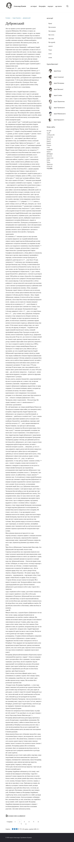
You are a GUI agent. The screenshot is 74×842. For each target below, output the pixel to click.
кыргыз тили (50, 158)
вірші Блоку (57, 71)
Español (49, 143)
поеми (50, 57)
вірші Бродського (59, 120)
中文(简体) (50, 168)
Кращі (50, 23)
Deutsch (49, 139)
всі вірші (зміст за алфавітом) (16, 816)
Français (49, 145)
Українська (50, 164)
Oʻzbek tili (49, 166)
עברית (48, 147)
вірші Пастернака (59, 83)
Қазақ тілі (49, 156)
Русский (49, 130)
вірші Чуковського (59, 107)
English (49, 141)
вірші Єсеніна (58, 95)
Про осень (51, 35)
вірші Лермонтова (59, 101)
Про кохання (52, 27)
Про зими (51, 38)
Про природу (52, 31)
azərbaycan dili (50, 135)
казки (50, 53)
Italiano (49, 151)
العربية (48, 133)
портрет (50, 6)
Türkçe (48, 162)
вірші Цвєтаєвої (58, 89)
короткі (50, 46)
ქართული (50, 154)
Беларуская (50, 137)
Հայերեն (49, 149)
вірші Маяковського (60, 113)
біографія (42, 6)
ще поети (58, 6)
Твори (50, 50)
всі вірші (34, 6)
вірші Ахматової (59, 77)
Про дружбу (51, 42)
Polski (48, 160)
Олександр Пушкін (20, 6)
